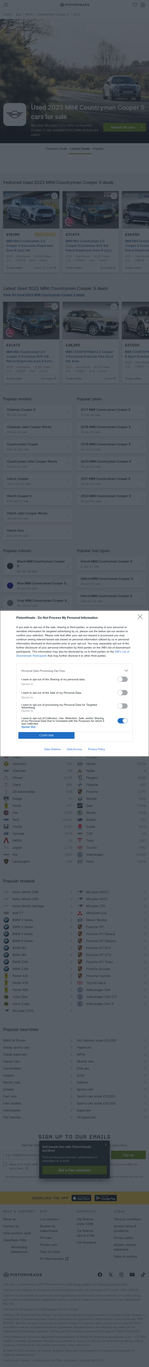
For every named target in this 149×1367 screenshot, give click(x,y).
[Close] (141, 618)
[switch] (123, 679)
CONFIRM (46, 735)
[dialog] (74, 683)
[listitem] (74, 671)
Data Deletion (52, 749)
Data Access (74, 749)
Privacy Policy (96, 749)
